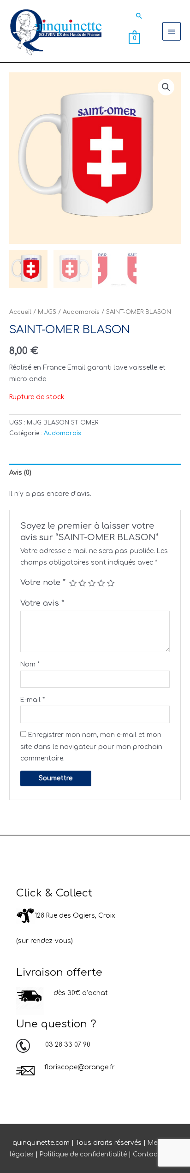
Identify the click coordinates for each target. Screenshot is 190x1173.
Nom (30, 664)
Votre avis (42, 603)
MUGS (47, 312)
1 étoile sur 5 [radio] (73, 583)
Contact (146, 1154)
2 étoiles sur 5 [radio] (82, 583)
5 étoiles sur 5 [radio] (110, 583)
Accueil (20, 312)
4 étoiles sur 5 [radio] (101, 583)
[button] (139, 16)
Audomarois (81, 312)
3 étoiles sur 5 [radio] (91, 583)
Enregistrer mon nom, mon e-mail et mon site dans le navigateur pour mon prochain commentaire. (91, 746)
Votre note (42, 582)
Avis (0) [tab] (20, 472)
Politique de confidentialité (83, 1154)
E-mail (32, 699)
